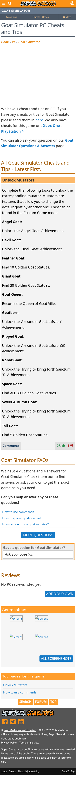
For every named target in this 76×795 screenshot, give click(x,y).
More (68, 17)
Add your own (59, 593)
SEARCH (25, 702)
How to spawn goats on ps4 (21, 518)
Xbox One (51, 125)
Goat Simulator (15, 10)
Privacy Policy (9, 742)
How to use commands (18, 512)
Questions (11, 17)
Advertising (33, 771)
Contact (12, 771)
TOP (53, 702)
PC (14, 42)
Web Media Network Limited (20, 730)
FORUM (41, 702)
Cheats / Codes (41, 17)
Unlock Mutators (15, 685)
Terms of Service (28, 742)
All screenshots (56, 658)
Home (5, 42)
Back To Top (68, 771)
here (39, 120)
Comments (11, 446)
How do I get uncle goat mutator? (25, 524)
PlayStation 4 (12, 131)
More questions (38, 535)
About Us (22, 771)
